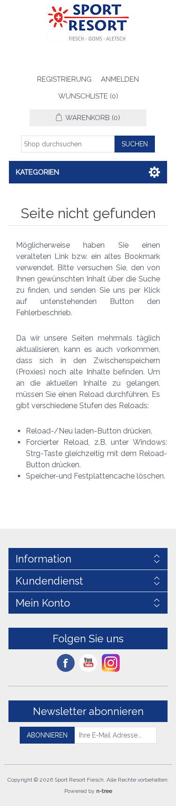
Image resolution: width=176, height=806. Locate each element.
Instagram (111, 663)
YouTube (88, 663)
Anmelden (120, 79)
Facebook (66, 663)
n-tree (104, 791)
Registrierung (64, 79)
